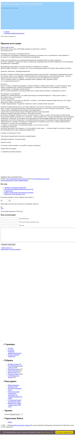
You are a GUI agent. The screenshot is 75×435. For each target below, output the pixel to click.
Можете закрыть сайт (47, 432)
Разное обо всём (13, 371)
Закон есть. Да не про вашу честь (14, 194)
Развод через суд (7, 247)
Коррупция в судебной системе (10, 249)
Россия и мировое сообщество (13, 355)
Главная (6, 31)
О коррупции (8, 191)
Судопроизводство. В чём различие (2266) (14, 400)
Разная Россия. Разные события (22, 3)
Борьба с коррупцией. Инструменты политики (18, 192)
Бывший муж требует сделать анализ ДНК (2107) (14, 404)
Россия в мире (12, 372)
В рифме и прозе (13, 364)
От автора (11, 350)
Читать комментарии (7, 180)
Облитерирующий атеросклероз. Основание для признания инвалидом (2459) (15, 395)
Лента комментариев (21, 180)
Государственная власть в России (17, 179)
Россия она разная (13, 374)
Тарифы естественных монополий (15, 187)
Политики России (13, 369)
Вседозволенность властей (41, 179)
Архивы (7, 414)
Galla (6, 47)
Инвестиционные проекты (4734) (13, 386)
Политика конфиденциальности (14, 33)
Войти (10, 422)
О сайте (10, 348)
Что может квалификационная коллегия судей (18, 189)
